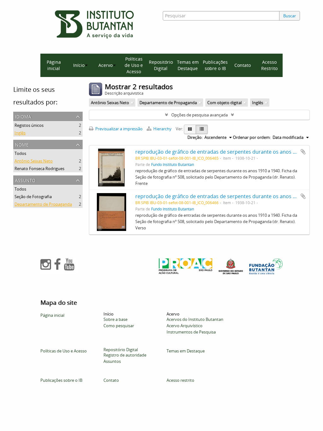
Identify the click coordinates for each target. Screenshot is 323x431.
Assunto (25, 179)
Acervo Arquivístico (185, 325)
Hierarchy (162, 129)
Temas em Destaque (188, 65)
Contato (242, 65)
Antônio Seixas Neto (34, 161)
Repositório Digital (161, 65)
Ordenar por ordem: (252, 137)
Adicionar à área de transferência (303, 152)
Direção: (195, 137)
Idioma (23, 116)
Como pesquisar (118, 325)
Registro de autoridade (124, 355)
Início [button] (79, 65)
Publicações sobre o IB (215, 65)
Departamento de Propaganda (43, 204)
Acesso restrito (180, 380)
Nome (22, 144)
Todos (20, 153)
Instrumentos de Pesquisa (191, 332)
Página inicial (54, 65)
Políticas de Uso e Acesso (134, 65)
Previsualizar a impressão (118, 129)
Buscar (289, 16)
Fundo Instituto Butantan (172, 164)
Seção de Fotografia (33, 196)
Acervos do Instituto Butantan (195, 319)
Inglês (20, 133)
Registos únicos (29, 125)
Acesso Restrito (269, 65)
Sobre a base (115, 319)
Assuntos (112, 361)
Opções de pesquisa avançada (199, 115)
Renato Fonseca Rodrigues (39, 168)
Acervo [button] (105, 65)
